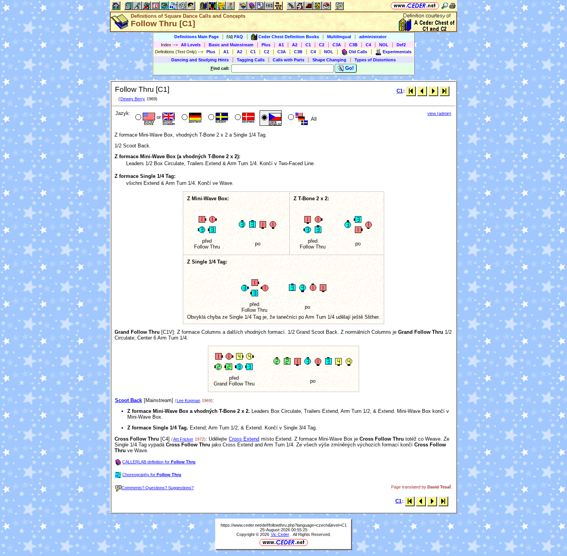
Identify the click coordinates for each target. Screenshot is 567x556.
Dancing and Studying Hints (200, 59)
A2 (294, 44)
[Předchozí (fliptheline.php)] (422, 91)
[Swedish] (217, 118)
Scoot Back (128, 400)
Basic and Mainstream (231, 44)
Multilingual (339, 36)
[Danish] (244, 118)
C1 (308, 44)
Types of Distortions (375, 59)
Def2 (401, 44)
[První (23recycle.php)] (411, 91)
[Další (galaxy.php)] (433, 91)
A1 (281, 44)
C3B (353, 44)
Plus (266, 44)
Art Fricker (183, 439)
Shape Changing (329, 59)
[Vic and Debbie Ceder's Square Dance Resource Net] (415, 5)
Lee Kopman (188, 400)
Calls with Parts (288, 59)
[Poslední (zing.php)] (444, 91)
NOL (383, 44)
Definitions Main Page (196, 36)
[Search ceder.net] (445, 5)
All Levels (191, 44)
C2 (321, 44)
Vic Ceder (280, 534)
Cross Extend (244, 439)
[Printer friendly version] (452, 5)
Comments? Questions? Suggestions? (158, 487)
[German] (190, 118)
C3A (336, 44)
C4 (368, 44)
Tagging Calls (251, 59)
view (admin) (439, 113)
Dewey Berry (132, 98)
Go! (349, 68)
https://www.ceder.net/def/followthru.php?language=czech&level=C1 (284, 525)
